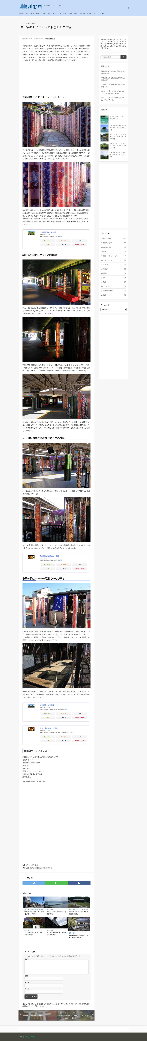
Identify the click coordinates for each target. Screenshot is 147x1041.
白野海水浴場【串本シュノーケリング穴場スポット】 (118, 128)
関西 (54, 13)
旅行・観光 (31, 23)
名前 (26, 976)
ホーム (102, 13)
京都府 (32, 868)
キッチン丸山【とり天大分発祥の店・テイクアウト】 (112, 99)
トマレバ (48, 234)
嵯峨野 (48, 868)
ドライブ (114, 286)
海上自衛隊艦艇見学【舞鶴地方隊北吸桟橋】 (56, 934)
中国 (59, 13)
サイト (26, 989)
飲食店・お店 (36, 909)
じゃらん (63, 241)
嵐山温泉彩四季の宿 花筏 (49, 556)
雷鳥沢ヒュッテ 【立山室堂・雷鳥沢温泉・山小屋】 (118, 155)
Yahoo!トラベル (79, 244)
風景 (114, 295)
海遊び (114, 269)
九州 (70, 13)
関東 (32, 13)
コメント (28, 959)
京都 (44, 868)
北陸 (43, 13)
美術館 (36, 868)
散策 (42, 909)
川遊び (114, 273)
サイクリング (114, 260)
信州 (37, 13)
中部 (48, 13)
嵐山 (40, 868)
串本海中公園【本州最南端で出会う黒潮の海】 (113, 79)
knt (80, 241)
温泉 (114, 251)
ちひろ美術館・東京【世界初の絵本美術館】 (34, 934)
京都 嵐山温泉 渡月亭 (49, 728)
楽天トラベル (48, 241)
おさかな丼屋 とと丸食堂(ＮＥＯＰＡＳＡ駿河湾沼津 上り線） (112, 92)
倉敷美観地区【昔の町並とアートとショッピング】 (78, 936)
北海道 (21, 13)
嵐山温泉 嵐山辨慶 (47, 705)
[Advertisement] (56, 77)
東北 (27, 13)
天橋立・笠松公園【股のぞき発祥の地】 (56, 913)
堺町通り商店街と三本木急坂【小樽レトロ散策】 (34, 913)
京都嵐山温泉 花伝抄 (48, 232)
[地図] (61, 236)
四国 (64, 13)
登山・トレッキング (82, 909)
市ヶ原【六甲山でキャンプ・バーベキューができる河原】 (118, 146)
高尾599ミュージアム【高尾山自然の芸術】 (78, 913)
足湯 (27, 868)
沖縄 (75, 13)
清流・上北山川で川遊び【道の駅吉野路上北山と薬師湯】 (118, 137)
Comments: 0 (51, 39)
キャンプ (114, 264)
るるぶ (64, 244)
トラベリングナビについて (89, 13)
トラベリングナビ (29, 1037)
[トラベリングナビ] (31, 5)
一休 (48, 244)
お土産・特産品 (114, 291)
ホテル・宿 (114, 247)
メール (26, 982)
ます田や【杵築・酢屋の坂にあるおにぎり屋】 (113, 85)
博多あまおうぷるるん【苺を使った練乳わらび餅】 (113, 72)
